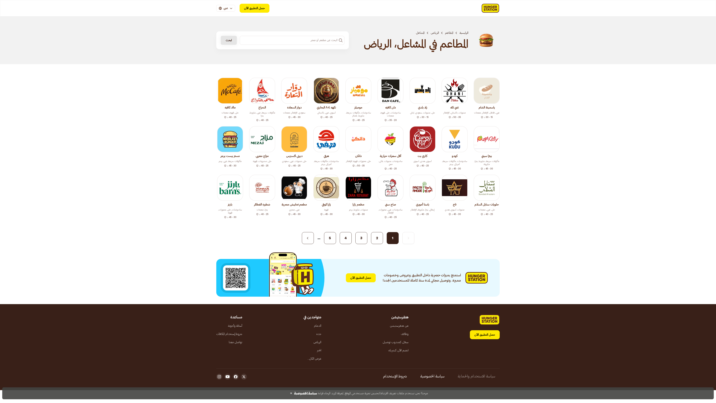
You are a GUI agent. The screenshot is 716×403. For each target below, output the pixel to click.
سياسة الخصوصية (432, 376)
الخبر (319, 350)
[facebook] (236, 377)
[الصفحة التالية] (308, 238)
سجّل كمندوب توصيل (396, 342)
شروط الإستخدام (395, 376)
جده (318, 333)
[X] (244, 377)
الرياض (435, 32)
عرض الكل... (314, 358)
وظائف (405, 333)
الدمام (317, 325)
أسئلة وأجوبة (235, 325)
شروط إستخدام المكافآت (229, 333)
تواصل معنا (235, 342)
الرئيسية (463, 32)
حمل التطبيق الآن (254, 8)
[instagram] (219, 377)
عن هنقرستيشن (399, 325)
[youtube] (227, 377)
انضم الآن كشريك (398, 350)
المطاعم (449, 32)
